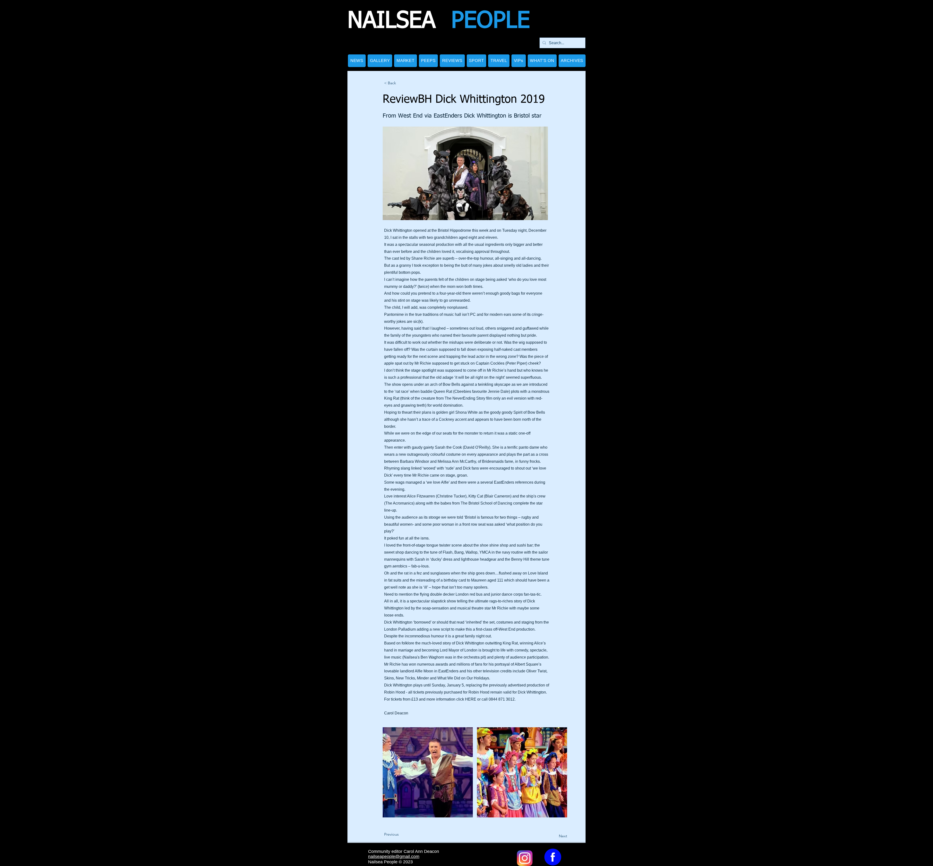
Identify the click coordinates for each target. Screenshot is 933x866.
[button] (380, 60)
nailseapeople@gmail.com (393, 856)
